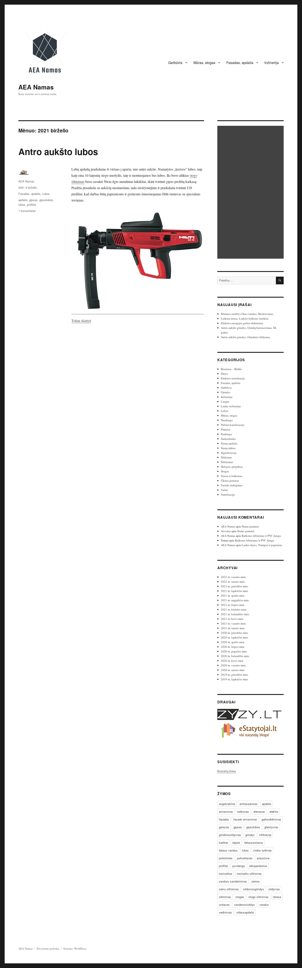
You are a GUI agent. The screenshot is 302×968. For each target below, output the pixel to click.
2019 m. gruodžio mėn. (234, 675)
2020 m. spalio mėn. (233, 642)
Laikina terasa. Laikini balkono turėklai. (245, 318)
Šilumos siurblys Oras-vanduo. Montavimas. (247, 314)
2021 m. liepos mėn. (233, 605)
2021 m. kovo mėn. (232, 619)
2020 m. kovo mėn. (232, 661)
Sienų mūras (228, 448)
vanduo (264, 904)
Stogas (225, 471)
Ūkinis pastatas (230, 481)
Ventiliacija (228, 495)
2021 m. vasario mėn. (233, 623)
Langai (225, 401)
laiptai (236, 842)
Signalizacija (229, 453)
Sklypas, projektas (232, 467)
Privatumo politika (48, 949)
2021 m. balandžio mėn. (235, 614)
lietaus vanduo (228, 850)
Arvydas (226, 531)
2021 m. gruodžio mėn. (234, 586)
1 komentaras (27, 211)
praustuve (263, 858)
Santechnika (228, 439)
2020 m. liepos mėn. (233, 647)
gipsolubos (46, 200)
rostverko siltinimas (249, 873)
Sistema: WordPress (74, 949)
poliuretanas (244, 858)
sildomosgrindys (253, 889)
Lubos (46, 194)
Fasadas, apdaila (239, 62)
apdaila (22, 200)
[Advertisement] (251, 192)
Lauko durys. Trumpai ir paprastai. (262, 545)
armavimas (226, 811)
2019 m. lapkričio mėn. (234, 679)
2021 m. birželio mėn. (234, 609)
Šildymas (226, 457)
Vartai (224, 490)
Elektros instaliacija (233, 378)
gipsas (33, 200)
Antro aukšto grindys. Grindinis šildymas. (246, 337)
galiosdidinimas (271, 819)
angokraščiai (227, 804)
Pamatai (225, 429)
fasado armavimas (245, 819)
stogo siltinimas (258, 897)
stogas (239, 897)
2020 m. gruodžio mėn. (234, 633)
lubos (21, 204)
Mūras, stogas (204, 62)
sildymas (274, 889)
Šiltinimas (227, 462)
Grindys (225, 392)
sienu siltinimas (229, 889)
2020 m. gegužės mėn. (234, 651)
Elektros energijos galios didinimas (242, 323)
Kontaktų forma (226, 771)
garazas (224, 827)
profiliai (31, 204)
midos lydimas (262, 850)
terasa (277, 897)
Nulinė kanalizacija (232, 425)
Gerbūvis (175, 62)
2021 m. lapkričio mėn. (234, 591)
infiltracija (265, 835)
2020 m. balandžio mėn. (235, 656)
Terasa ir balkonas (231, 476)
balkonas (243, 811)
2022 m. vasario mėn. (233, 577)
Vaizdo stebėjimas (232, 485)
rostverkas (225, 873)
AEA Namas (36, 86)
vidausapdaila (245, 912)
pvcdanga (238, 866)
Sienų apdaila (229, 443)
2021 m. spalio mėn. (233, 595)
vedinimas (225, 912)
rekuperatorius (258, 866)
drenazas (259, 811)
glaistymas (271, 827)
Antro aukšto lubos (58, 151)
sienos (255, 881)
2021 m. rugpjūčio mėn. (235, 600)
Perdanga (226, 434)
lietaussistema (253, 842)
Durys (224, 374)
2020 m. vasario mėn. (233, 665)
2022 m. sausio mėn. (233, 582)
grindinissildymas (230, 835)
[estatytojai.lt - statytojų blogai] (250, 730)
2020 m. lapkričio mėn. (234, 637)
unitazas (224, 904)
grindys (250, 835)
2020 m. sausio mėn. (233, 670)
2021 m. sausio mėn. (233, 628)
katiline (223, 842)
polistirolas (226, 858)
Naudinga (227, 420)
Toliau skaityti (81, 320)
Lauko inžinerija (231, 406)
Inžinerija (271, 62)
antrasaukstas (248, 804)
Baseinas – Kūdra (231, 369)
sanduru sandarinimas (233, 881)
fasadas (224, 819)
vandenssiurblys (244, 904)
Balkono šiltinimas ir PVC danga (261, 536)
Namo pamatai (250, 526)
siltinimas (225, 897)
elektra (274, 811)
